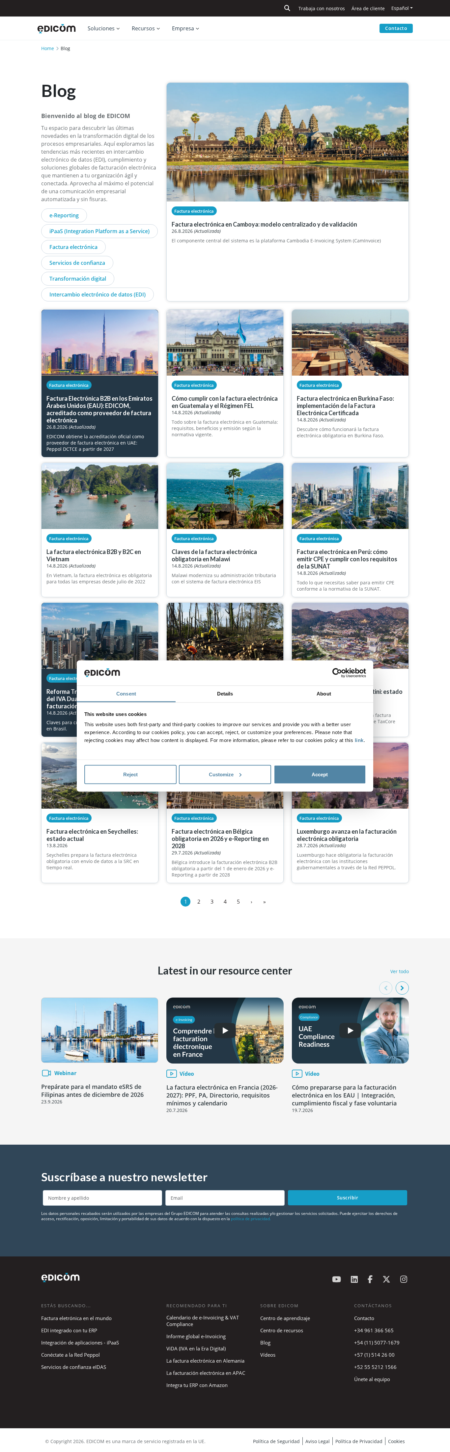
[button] (402, 988)
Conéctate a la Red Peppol (70, 1354)
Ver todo (399, 971)
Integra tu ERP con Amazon (197, 1385)
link (359, 740)
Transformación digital (77, 278)
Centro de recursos (281, 1330)
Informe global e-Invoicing (196, 1336)
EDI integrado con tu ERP (69, 1330)
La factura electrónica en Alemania (205, 1360)
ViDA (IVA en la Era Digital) (196, 1348)
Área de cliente (368, 8)
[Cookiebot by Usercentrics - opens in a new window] (337, 673)
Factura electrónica (73, 247)
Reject (130, 774)
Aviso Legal (317, 1441)
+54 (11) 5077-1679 (377, 1342)
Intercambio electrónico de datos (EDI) (97, 294)
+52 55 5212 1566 (375, 1367)
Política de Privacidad (358, 1441)
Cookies (396, 1441)
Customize (221, 774)
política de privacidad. (251, 1218)
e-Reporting (64, 215)
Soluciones (101, 28)
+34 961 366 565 (374, 1330)
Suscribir (347, 1197)
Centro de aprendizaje (285, 1318)
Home (47, 48)
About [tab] (324, 693)
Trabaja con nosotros (321, 8)
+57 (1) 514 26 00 (374, 1354)
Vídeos (267, 1354)
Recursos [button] (143, 28)
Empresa (183, 28)
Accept (320, 774)
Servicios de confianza (77, 262)
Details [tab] (225, 693)
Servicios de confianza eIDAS (73, 1367)
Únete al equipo (372, 1379)
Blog (265, 1342)
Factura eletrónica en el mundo (76, 1318)
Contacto (396, 28)
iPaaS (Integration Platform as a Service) (99, 231)
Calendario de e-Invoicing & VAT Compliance (202, 1320)
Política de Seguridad (276, 1441)
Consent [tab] (126, 693)
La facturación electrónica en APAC (205, 1373)
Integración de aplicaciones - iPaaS (80, 1342)
